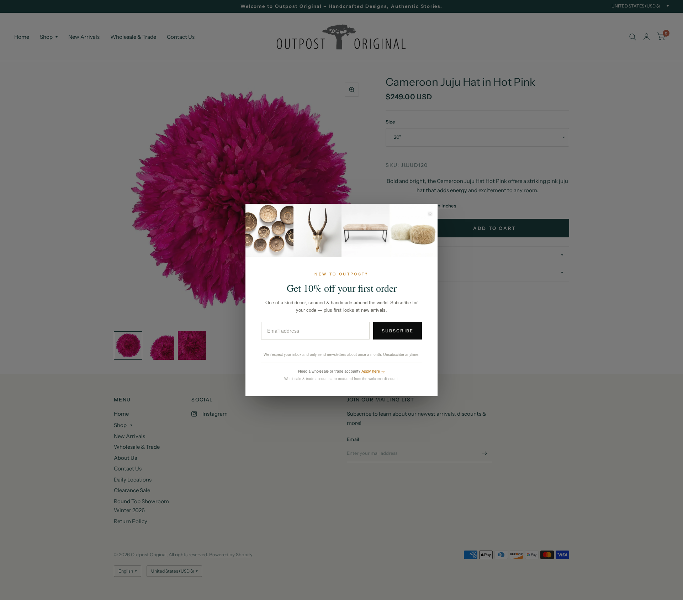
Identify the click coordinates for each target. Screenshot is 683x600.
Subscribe (397, 330)
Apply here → (373, 371)
